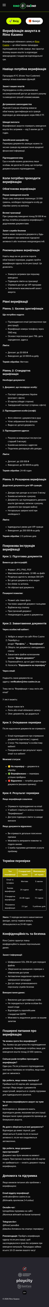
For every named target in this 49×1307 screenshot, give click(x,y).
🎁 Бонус (34, 21)
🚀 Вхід (14, 21)
